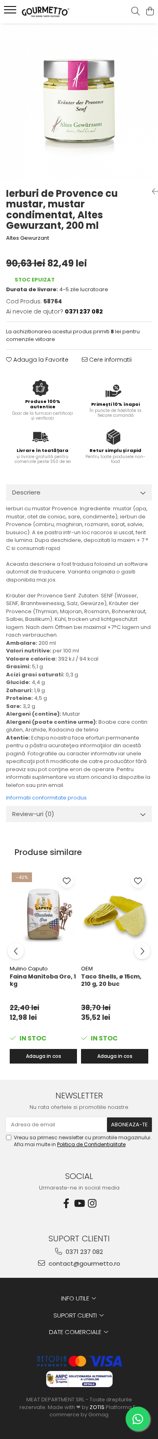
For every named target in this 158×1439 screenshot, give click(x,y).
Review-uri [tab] (33, 814)
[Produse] (11, 12)
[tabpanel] (79, 102)
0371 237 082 (83, 1251)
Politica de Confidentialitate (91, 1144)
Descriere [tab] (26, 492)
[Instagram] (92, 1203)
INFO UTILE (76, 1298)
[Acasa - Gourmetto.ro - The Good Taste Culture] (52, 12)
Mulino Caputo (29, 968)
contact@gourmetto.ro (83, 1263)
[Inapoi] (152, 191)
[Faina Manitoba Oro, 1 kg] (43, 915)
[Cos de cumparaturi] (149, 12)
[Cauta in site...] (135, 12)
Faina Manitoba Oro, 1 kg (43, 980)
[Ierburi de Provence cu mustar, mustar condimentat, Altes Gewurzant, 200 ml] (79, 102)
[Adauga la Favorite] (67, 881)
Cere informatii (110, 360)
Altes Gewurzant (27, 238)
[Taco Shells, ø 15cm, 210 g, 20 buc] (114, 915)
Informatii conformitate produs (46, 798)
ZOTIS (97, 1407)
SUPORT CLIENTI (75, 1315)
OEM (87, 968)
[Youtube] (79, 1203)
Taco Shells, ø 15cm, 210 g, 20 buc (111, 980)
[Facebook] (66, 1203)
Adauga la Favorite (40, 360)
